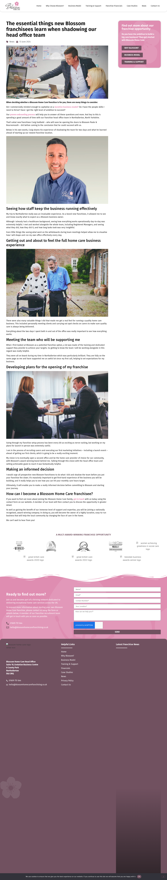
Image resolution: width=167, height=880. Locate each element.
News (144, 6)
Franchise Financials (114, 6)
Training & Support (93, 6)
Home (38, 6)
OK (139, 876)
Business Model (74, 6)
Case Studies (132, 6)
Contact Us (155, 6)
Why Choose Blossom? (55, 6)
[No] (163, 876)
